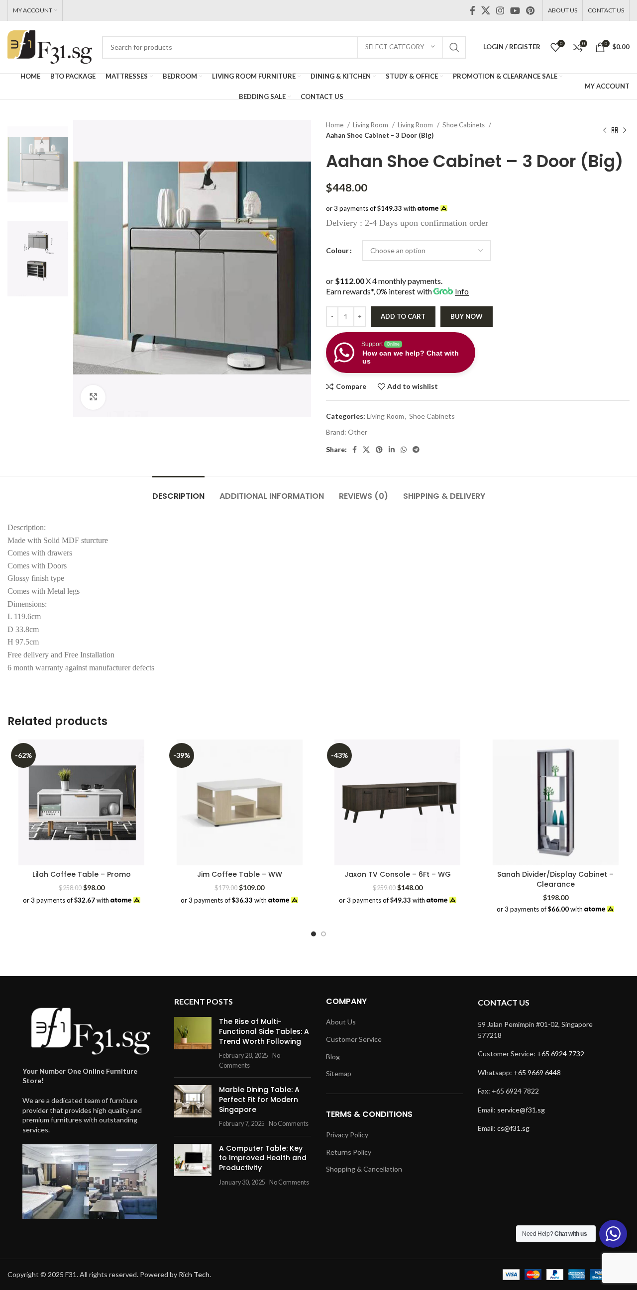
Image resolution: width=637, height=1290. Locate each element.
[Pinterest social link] (530, 10)
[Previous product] (605, 130)
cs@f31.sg (513, 1128)
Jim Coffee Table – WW (239, 874)
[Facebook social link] (472, 10)
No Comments (289, 1123)
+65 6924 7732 (560, 1053)
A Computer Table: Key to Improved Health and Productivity (263, 1158)
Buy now (466, 316)
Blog (333, 1056)
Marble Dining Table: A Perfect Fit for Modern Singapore (259, 1099)
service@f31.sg (521, 1110)
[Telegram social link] (416, 449)
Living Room (371, 125)
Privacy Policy (347, 1134)
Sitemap (338, 1073)
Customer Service (354, 1039)
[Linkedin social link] (392, 449)
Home (335, 125)
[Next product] (625, 130)
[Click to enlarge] (93, 397)
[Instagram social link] (500, 10)
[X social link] (485, 10)
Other (357, 432)
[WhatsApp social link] (404, 449)
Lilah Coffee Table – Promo (81, 874)
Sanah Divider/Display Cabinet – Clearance (555, 879)
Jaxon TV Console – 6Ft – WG (397, 874)
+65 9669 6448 (537, 1072)
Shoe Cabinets (464, 125)
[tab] (178, 491)
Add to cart (403, 316)
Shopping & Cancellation (364, 1169)
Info (462, 291)
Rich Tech (194, 1274)
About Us (341, 1021)
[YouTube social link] (515, 10)
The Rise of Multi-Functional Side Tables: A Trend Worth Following (264, 1031)
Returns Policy (348, 1152)
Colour (337, 250)
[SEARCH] (454, 47)
